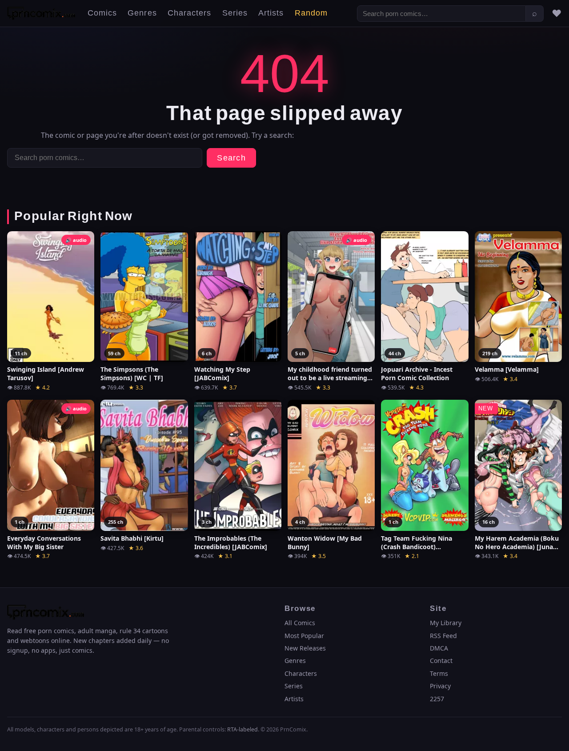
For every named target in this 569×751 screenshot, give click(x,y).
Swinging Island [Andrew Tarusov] (45, 373)
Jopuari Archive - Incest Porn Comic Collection (417, 373)
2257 (437, 699)
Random (311, 13)
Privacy (440, 686)
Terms (439, 673)
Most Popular (304, 635)
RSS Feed (443, 635)
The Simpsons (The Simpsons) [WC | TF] (131, 373)
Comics (102, 13)
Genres (142, 13)
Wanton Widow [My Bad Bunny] (325, 542)
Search (231, 158)
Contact (441, 660)
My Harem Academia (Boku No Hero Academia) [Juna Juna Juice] (517, 542)
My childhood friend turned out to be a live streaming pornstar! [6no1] (330, 373)
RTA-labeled (242, 729)
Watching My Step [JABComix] (222, 373)
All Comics (299, 622)
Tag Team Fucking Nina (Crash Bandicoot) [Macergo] (416, 542)
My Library (445, 622)
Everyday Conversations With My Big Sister (44, 542)
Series (235, 13)
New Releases (305, 648)
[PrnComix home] (41, 13)
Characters (190, 13)
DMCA (439, 648)
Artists (271, 13)
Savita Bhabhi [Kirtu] (132, 538)
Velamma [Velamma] (507, 369)
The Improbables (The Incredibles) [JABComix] (230, 542)
